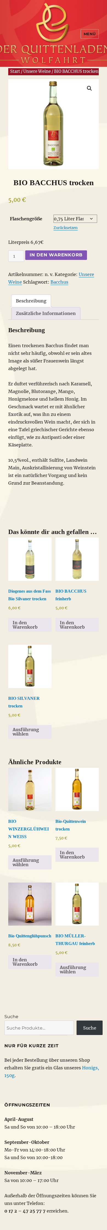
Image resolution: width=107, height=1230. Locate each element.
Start (15, 71)
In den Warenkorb (56, 254)
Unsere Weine (37, 71)
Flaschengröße (26, 218)
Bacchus (59, 282)
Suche (11, 1016)
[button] (89, 88)
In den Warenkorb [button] (25, 625)
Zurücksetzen (66, 228)
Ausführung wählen (26, 732)
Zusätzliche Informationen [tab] (46, 313)
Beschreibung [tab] (31, 301)
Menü (90, 34)
